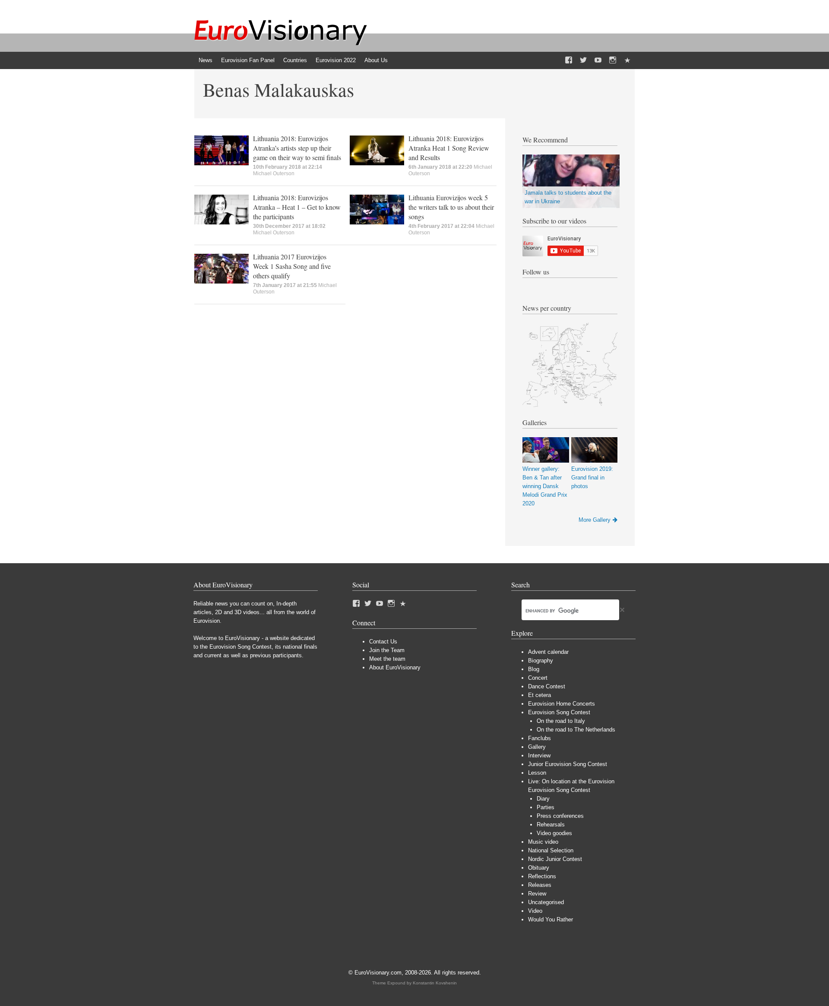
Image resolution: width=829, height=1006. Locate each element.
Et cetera (539, 695)
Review (537, 893)
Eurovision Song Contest (559, 712)
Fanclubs (539, 738)
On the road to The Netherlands (576, 729)
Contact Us (383, 641)
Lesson (537, 772)
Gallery (537, 747)
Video (535, 911)
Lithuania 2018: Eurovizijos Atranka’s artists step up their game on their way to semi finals (297, 148)
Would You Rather (550, 919)
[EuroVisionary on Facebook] (568, 60)
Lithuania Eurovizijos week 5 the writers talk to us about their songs (451, 207)
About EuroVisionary (395, 667)
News (205, 60)
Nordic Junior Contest (555, 859)
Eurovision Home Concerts (561, 703)
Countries (295, 60)
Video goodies (554, 833)
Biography (540, 660)
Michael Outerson (273, 173)
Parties (545, 807)
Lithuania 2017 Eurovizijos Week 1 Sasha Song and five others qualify (292, 266)
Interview (539, 755)
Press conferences (560, 816)
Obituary (538, 867)
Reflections (542, 876)
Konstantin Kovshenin (435, 983)
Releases (539, 885)
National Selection (550, 850)
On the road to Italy (561, 721)
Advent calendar (548, 652)
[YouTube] (598, 60)
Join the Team (387, 650)
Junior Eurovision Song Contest (567, 764)
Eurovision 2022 (336, 60)
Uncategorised (546, 902)
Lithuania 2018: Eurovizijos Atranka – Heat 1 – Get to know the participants (297, 207)
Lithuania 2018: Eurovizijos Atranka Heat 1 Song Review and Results (448, 148)
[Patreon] (627, 60)
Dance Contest (546, 686)
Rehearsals (551, 824)
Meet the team (387, 659)
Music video (543, 842)
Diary (543, 798)
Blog (533, 669)
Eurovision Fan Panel (248, 60)
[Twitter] (583, 60)
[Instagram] (612, 60)
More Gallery (595, 520)
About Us (376, 60)
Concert (537, 678)
